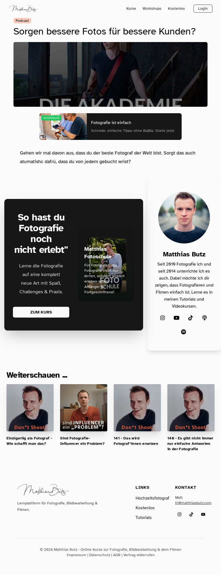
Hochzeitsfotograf (152, 498)
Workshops (152, 8)
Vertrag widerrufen (139, 555)
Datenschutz (99, 555)
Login (203, 8)
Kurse (131, 8)
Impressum (76, 555)
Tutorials (144, 517)
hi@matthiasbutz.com (193, 503)
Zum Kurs (41, 312)
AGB (116, 555)
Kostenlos (176, 8)
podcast (22, 20)
